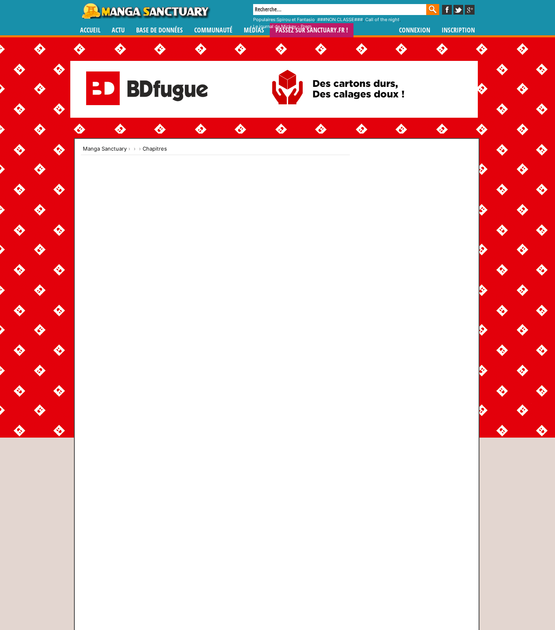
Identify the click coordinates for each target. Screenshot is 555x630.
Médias (254, 30)
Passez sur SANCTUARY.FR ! (311, 30)
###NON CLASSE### (340, 19)
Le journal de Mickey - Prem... (284, 26)
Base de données (159, 30)
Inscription (458, 30)
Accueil (90, 30)
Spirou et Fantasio (296, 19)
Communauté (213, 30)
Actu (118, 30)
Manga (145, 11)
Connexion (414, 30)
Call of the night (382, 19)
